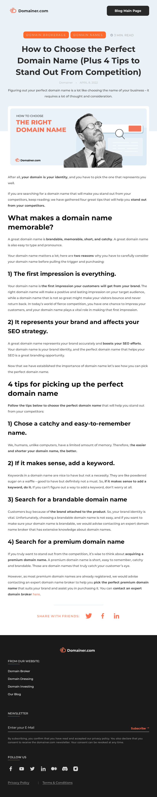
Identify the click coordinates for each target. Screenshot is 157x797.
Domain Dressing (20, 679)
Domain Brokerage (46, 35)
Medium (54, 769)
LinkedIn (43, 769)
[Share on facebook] (102, 616)
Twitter (32, 769)
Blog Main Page (128, 11)
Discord (65, 769)
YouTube (22, 769)
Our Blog (14, 694)
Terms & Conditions (58, 783)
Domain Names (88, 35)
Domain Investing (21, 686)
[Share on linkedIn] (116, 616)
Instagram (75, 768)
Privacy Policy (18, 783)
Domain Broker (19, 671)
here (36, 594)
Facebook (11, 769)
